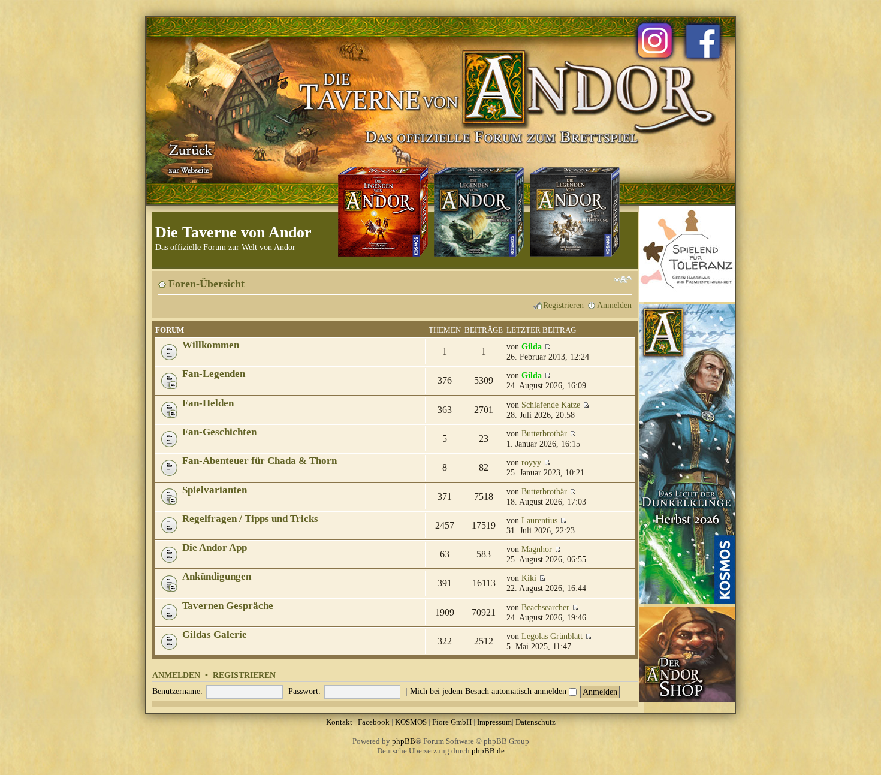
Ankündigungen (216, 576)
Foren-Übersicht (206, 284)
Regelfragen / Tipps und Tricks (250, 518)
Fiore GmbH (452, 721)
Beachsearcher (545, 607)
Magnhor (536, 549)
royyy (531, 462)
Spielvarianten (214, 490)
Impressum (494, 721)
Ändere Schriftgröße (623, 279)
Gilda (531, 346)
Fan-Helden (208, 403)
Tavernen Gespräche (227, 605)
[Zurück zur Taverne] (188, 157)
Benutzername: (177, 691)
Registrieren (563, 305)
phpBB (403, 741)
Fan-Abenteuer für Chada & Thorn (259, 460)
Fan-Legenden (213, 373)
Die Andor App (214, 547)
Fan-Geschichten (219, 432)
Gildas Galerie (214, 634)
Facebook (374, 721)
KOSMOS (411, 721)
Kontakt (339, 721)
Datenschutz (535, 721)
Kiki (528, 578)
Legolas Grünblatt (552, 636)
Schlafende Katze (550, 404)
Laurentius (539, 520)
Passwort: (304, 691)
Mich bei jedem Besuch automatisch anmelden (489, 691)
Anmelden (614, 305)
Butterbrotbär (544, 433)
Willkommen (210, 345)
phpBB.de (488, 750)
